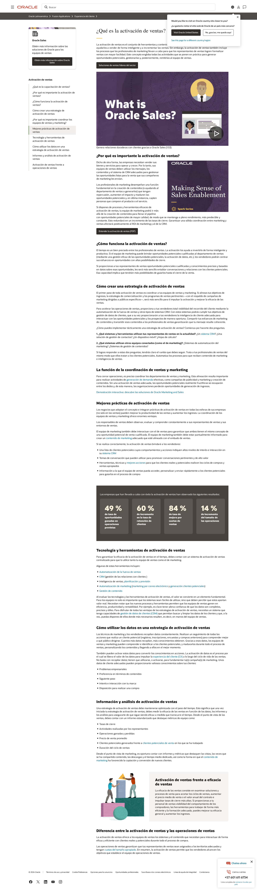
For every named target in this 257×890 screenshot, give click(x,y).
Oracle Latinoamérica (38, 16)
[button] (12, 7)
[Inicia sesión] (238, 7)
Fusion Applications (61, 16)
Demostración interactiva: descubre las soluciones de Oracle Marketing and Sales (140, 392)
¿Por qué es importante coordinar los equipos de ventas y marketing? (52, 121)
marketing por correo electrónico (150, 586)
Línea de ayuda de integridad (185, 872)
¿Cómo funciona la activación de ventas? (50, 103)
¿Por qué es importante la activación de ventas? (54, 94)
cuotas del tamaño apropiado (120, 849)
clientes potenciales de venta (158, 743)
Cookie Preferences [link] (79, 872)
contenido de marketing (119, 438)
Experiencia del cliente (84, 16)
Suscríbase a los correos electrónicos (156, 872)
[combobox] (128, 7)
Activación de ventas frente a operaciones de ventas (48, 166)
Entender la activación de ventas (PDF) (117, 231)
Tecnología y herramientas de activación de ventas (49, 139)
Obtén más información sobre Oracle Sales (52, 61)
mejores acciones (136, 462)
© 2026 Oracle (34, 872)
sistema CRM (208, 333)
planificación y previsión (137, 581)
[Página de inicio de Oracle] (27, 7)
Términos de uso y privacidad (57, 872)
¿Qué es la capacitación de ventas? (51, 86)
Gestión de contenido (110, 590)
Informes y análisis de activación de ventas (52, 157)
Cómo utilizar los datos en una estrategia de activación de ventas (51, 148)
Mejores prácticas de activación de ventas (51, 130)
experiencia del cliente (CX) (168, 656)
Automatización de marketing (115, 586)
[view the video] (162, 109)
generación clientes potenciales (187, 586)
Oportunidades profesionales (126, 872)
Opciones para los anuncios (101, 872)
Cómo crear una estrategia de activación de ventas (48, 112)
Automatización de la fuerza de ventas (120, 571)
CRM (101, 576)
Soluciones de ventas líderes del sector (117, 65)
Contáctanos (204, 872)
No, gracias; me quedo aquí (218, 32)
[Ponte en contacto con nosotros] (244, 7)
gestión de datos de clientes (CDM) (139, 613)
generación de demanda (140, 379)
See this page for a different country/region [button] (190, 40)
